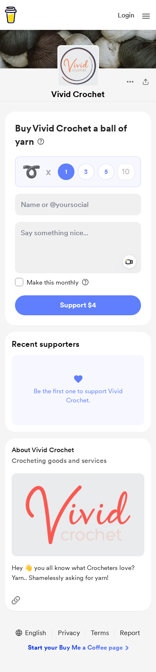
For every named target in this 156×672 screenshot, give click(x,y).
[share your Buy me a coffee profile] (145, 81)
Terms (100, 633)
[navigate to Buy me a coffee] (11, 15)
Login (126, 15)
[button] (146, 16)
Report (130, 633)
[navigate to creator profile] (78, 66)
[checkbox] (47, 282)
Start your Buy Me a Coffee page (75, 647)
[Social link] (16, 600)
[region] (78, 218)
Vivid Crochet (78, 94)
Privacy (69, 633)
